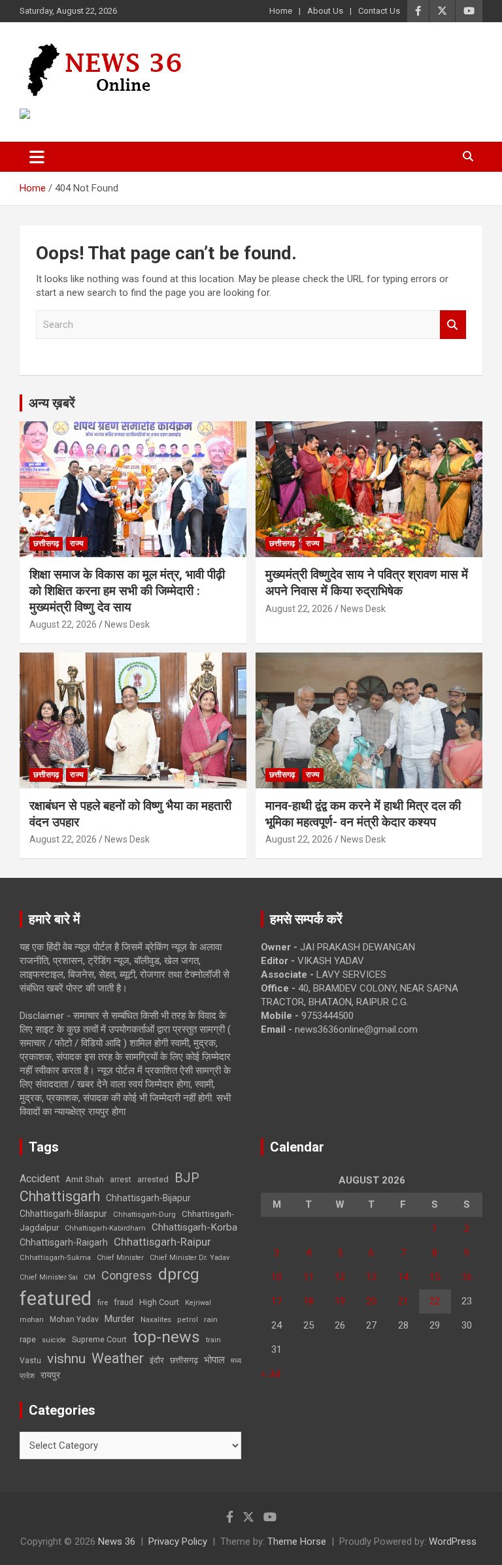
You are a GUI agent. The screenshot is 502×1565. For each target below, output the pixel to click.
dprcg (178, 1274)
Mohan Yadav (74, 1319)
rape (28, 1339)
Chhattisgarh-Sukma (55, 1257)
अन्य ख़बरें (52, 403)
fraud (123, 1302)
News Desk (127, 624)
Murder (120, 1319)
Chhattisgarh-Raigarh (64, 1242)
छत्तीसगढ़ (46, 543)
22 (434, 1301)
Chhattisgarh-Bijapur (148, 1198)
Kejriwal (198, 1303)
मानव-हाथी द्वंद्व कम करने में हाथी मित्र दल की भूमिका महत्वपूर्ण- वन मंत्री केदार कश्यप (363, 814)
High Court (159, 1302)
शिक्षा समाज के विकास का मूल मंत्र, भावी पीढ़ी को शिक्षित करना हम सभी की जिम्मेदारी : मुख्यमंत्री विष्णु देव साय (127, 590)
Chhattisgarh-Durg (144, 1214)
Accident (39, 1178)
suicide (54, 1340)
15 (434, 1277)
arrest (120, 1179)
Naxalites (156, 1319)
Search (453, 325)
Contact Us (379, 11)
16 (466, 1277)
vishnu (66, 1358)
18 (308, 1301)
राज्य (77, 543)
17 (276, 1301)
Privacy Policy (177, 1541)
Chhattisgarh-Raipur (162, 1241)
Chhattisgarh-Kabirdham (105, 1228)
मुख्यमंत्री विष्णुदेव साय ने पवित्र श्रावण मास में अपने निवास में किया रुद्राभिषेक (366, 582)
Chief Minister (120, 1257)
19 (340, 1301)
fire (102, 1302)
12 (340, 1277)
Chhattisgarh (60, 1196)
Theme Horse (296, 1541)
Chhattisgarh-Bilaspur (63, 1213)
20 (371, 1301)
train (213, 1340)
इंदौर (157, 1360)
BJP (187, 1178)
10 (276, 1277)
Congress (126, 1275)
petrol (187, 1319)
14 (403, 1277)
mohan (32, 1319)
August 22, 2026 (63, 624)
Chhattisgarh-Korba (194, 1227)
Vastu (30, 1360)
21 (403, 1301)
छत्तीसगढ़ (184, 1360)
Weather (118, 1358)
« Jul (270, 1373)
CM (89, 1277)
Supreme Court (99, 1339)
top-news (166, 1336)
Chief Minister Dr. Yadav (189, 1257)
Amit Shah (84, 1179)
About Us (325, 11)
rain (211, 1319)
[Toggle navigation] (37, 157)
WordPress (453, 1541)
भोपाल (214, 1360)
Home (280, 11)
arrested (153, 1179)
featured (56, 1298)
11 (308, 1277)
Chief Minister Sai (49, 1277)
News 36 (116, 1541)
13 (371, 1277)
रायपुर (50, 1375)
